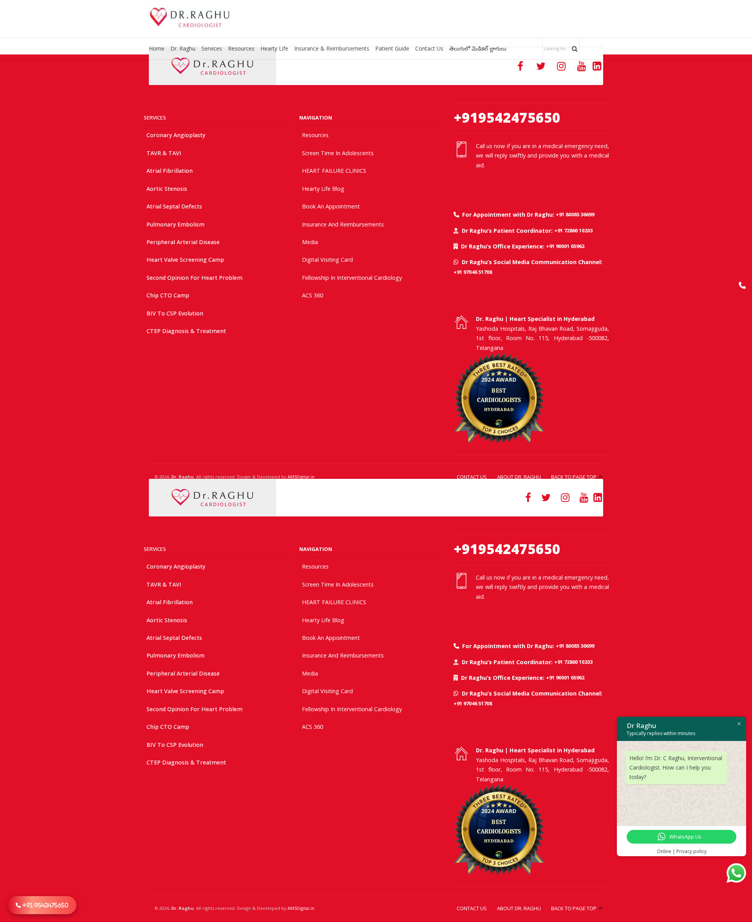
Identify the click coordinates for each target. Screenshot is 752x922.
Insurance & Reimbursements (331, 48)
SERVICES (155, 117)
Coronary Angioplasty (175, 135)
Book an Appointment (331, 206)
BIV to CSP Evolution (174, 313)
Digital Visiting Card (327, 259)
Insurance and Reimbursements (343, 224)
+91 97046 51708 (473, 271)
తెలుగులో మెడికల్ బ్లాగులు (477, 48)
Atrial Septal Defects (174, 206)
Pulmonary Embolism (175, 224)
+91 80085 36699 (575, 214)
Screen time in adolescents (338, 153)
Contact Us (429, 48)
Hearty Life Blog (323, 188)
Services (211, 48)
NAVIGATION (315, 117)
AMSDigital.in (301, 477)
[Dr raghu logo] (212, 66)
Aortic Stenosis (166, 188)
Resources (241, 48)
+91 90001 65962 (565, 246)
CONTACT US (472, 476)
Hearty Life (274, 48)
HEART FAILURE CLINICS (334, 170)
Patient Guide (392, 48)
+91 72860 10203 (573, 230)
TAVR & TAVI (163, 153)
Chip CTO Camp (167, 295)
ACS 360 (312, 295)
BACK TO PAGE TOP (574, 476)
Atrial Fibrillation (169, 170)
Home (156, 48)
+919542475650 (507, 117)
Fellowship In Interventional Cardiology (352, 277)
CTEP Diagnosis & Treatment (186, 331)
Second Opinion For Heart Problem (194, 277)
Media (310, 242)
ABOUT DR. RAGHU (519, 476)
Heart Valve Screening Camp (185, 259)
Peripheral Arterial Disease (183, 242)
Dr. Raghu (182, 48)
